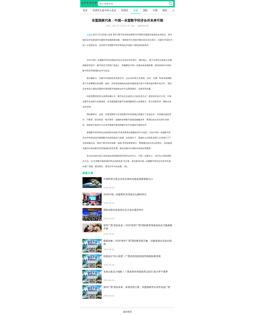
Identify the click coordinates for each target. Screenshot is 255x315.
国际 (145, 10)
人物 (174, 10)
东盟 (135, 10)
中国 (155, 10)
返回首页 (127, 311)
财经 (164, 10)
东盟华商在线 (143, 26)
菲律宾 (124, 10)
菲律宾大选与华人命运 (104, 10)
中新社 (90, 34)
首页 (85, 10)
